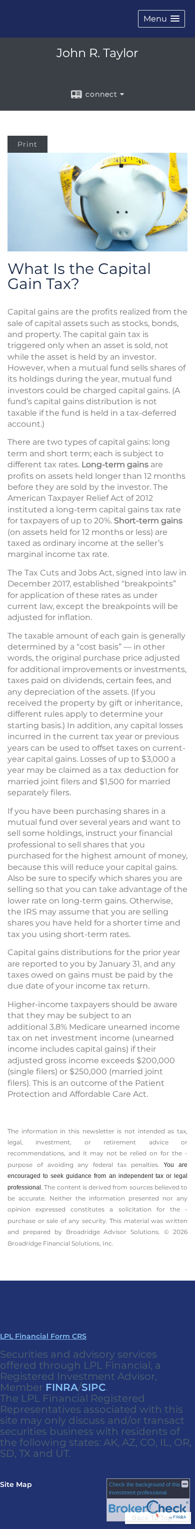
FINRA (62, 1387)
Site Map (16, 1484)
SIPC (94, 1387)
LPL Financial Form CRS (43, 1336)
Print (28, 144)
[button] (161, 19)
